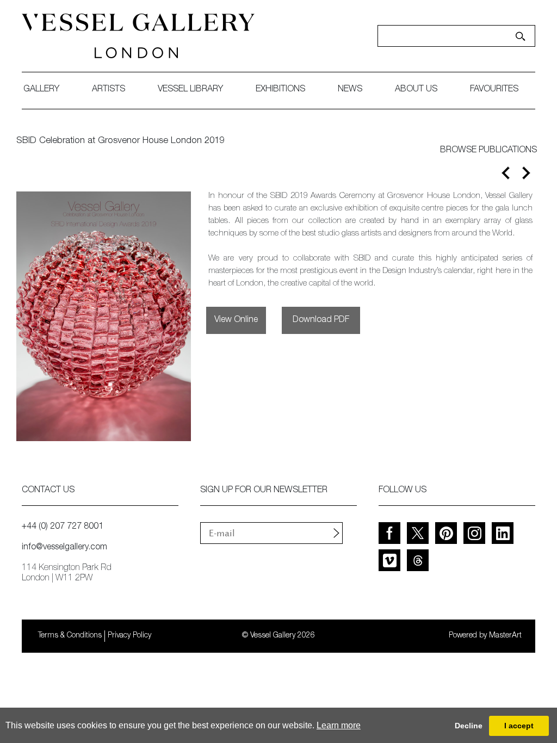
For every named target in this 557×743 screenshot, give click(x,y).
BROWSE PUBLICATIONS (488, 150)
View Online (236, 320)
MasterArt (505, 636)
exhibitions (280, 89)
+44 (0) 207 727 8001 (62, 527)
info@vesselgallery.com (64, 547)
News (350, 89)
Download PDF (321, 320)
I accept (519, 725)
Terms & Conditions (70, 636)
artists (108, 89)
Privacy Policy (129, 636)
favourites (494, 89)
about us (416, 89)
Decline (468, 725)
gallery (41, 89)
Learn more (339, 725)
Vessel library (190, 89)
